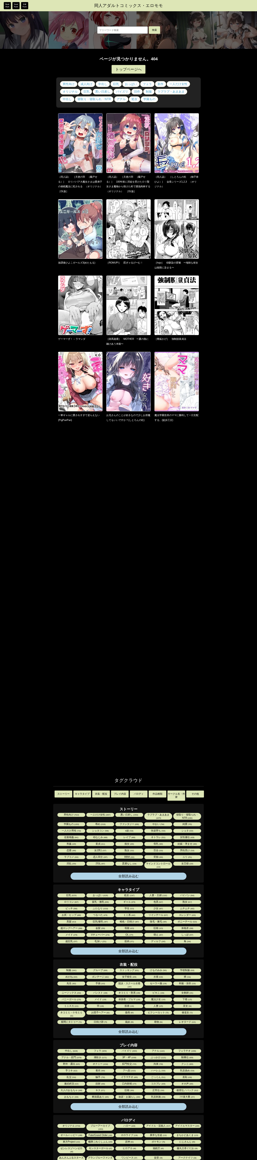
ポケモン (158, 1141)
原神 (129, 1141)
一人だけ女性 (178, 84)
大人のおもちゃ (71, 1090)
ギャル (129, 901)
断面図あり (100, 1096)
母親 (129, 928)
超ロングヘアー (71, 928)
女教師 (187, 992)
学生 (129, 908)
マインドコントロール (158, 865)
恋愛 (71, 850)
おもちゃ (71, 1096)
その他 (195, 793)
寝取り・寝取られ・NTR (94, 99)
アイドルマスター (187, 1125)
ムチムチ (187, 908)
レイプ (129, 837)
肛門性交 (129, 1064)
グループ (100, 970)
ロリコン (71, 901)
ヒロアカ (129, 1148)
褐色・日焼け (129, 921)
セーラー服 (158, 983)
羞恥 (186, 1077)
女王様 (187, 863)
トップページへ (128, 69)
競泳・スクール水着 (129, 985)
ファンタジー (129, 824)
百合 (158, 850)
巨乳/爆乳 (100, 921)
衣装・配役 (101, 793)
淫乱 (71, 863)
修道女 (187, 1012)
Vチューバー (100, 934)
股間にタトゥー (71, 1021)
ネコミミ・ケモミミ (71, 1014)
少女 (158, 908)
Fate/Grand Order (100, 1135)
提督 (158, 1157)
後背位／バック (187, 1090)
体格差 (187, 928)
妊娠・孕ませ (187, 843)
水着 (158, 976)
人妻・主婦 (158, 895)
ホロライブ (129, 1135)
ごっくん (158, 1077)
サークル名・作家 (176, 795)
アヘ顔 (129, 1070)
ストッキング (129, 970)
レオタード (187, 1021)
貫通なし (129, 863)
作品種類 (157, 793)
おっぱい (131, 84)
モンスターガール (100, 1148)
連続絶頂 (71, 1083)
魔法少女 (158, 999)
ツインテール (158, 915)
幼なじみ (100, 837)
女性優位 (187, 837)
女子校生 (129, 976)
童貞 (100, 843)
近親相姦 (71, 837)
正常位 (158, 1090)
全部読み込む (128, 876)
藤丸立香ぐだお (187, 1148)
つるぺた (100, 915)
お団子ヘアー (100, 1012)
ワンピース (129, 1157)
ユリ (186, 857)
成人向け (87, 84)
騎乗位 (187, 1057)
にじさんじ (187, 1141)
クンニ (187, 1064)
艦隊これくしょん (100, 1141)
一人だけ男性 (71, 830)
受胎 (158, 857)
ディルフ (158, 941)
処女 (135, 99)
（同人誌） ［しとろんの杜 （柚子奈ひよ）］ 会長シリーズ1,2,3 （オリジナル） (176, 181)
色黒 (158, 901)
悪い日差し (102, 91)
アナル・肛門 (71, 1057)
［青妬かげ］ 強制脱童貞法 (170, 339)
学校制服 (187, 970)
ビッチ (71, 908)
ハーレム (158, 1070)
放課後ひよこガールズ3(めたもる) (76, 262)
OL (129, 934)
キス (100, 1090)
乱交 (71, 1077)
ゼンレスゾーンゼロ (71, 1150)
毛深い (100, 941)
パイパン (187, 895)
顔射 (100, 1083)
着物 (158, 1021)
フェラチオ (186, 1050)
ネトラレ (158, 837)
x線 (129, 830)
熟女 (129, 850)
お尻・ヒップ (71, 915)
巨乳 (116, 84)
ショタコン (100, 830)
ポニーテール (187, 921)
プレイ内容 (120, 793)
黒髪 (71, 921)
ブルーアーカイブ (100, 1127)
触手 (100, 1077)
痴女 (129, 843)
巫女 (187, 1005)
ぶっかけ (158, 1057)
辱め (100, 824)
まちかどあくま (187, 1135)
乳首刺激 (158, 1096)
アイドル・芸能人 (158, 1125)
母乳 (158, 843)
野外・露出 (71, 1064)
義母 (129, 1012)
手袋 (100, 983)
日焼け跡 (100, 1021)
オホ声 (187, 1083)
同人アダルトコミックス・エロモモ (128, 6)
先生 (71, 983)
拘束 (158, 1064)
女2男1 (100, 850)
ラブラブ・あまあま (171, 91)
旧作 (137, 91)
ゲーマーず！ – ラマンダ (71, 339)
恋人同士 (100, 857)
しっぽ (187, 934)
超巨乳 (71, 941)
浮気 (100, 863)
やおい (158, 824)
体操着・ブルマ (129, 999)
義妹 (129, 1021)
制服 (149, 91)
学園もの (149, 99)
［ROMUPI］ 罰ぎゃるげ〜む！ (124, 262)
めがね (71, 976)
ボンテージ (100, 976)
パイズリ (122, 91)
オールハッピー (71, 1135)
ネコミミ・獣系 (129, 992)
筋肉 (129, 941)
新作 (160, 84)
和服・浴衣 (187, 983)
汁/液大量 (187, 1096)
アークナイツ (187, 1157)
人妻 (158, 1005)
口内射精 (129, 1083)
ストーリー (63, 793)
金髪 (100, 928)
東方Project (71, 1141)
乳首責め (187, 1070)
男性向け (69, 84)
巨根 (158, 928)
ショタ (187, 830)
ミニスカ (71, 1005)
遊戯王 (158, 1148)
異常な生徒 (158, 1135)
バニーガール (71, 999)
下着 (186, 999)
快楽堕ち (158, 830)
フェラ (147, 84)
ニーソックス (71, 992)
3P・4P (129, 1057)
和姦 (71, 843)
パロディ (139, 793)
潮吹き (100, 1057)
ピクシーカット (158, 1012)
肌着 (129, 1005)
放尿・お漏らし (129, 1096)
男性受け (187, 850)
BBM (129, 857)
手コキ (71, 1070)
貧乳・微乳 (100, 901)
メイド (71, 934)
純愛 (186, 824)
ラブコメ (71, 857)
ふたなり (100, 908)
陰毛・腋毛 (158, 921)
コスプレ (158, 1083)
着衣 (100, 1070)
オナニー (100, 1064)
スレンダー (187, 915)
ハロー (129, 1125)
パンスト (100, 992)
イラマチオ (129, 1077)
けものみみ (158, 970)
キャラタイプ (82, 793)
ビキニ (158, 992)
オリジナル (70, 91)
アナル (121, 99)
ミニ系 (129, 915)
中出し (102, 84)
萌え (158, 934)
